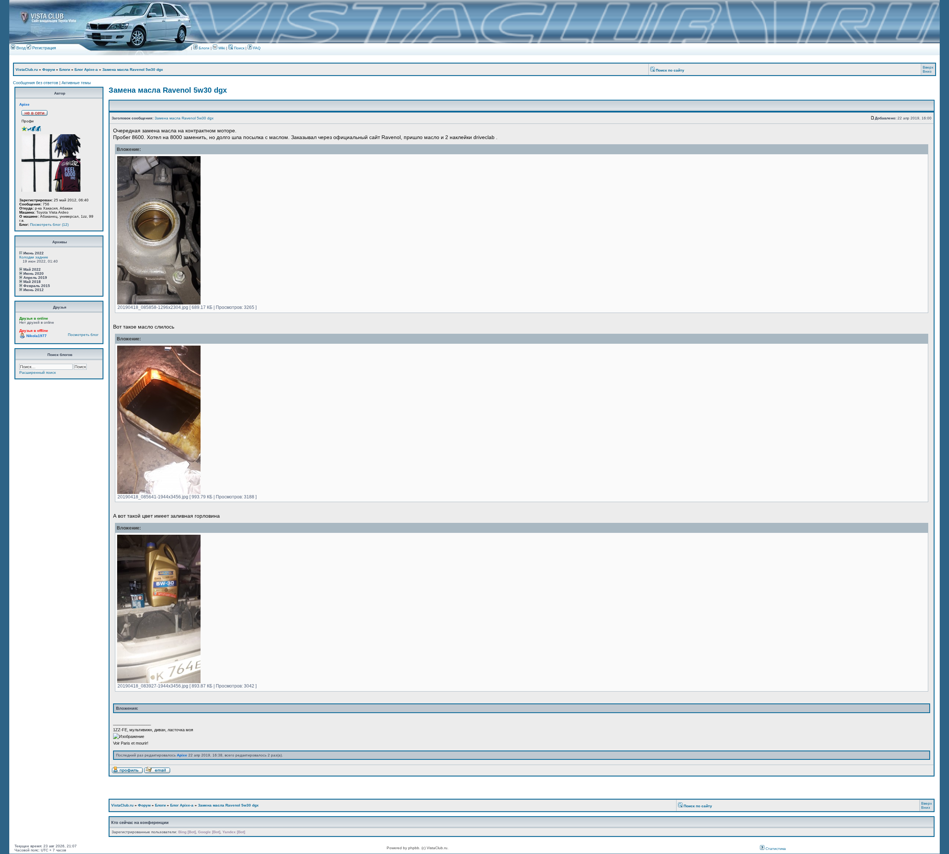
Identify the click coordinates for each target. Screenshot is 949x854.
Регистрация (43, 48)
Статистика (775, 849)
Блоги (203, 48)
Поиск (238, 48)
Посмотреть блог (83, 335)
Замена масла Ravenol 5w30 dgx (132, 69)
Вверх (928, 67)
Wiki (221, 48)
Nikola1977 (36, 336)
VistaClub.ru (27, 69)
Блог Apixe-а (86, 69)
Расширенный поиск (37, 372)
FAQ (256, 48)
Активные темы (76, 82)
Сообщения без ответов (35, 82)
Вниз (927, 71)
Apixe (24, 104)
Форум (48, 69)
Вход (20, 48)
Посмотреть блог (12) (49, 224)
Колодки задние (33, 257)
